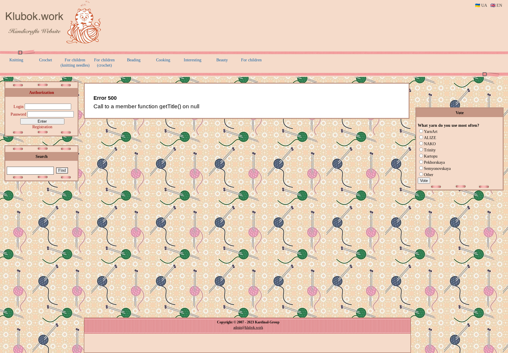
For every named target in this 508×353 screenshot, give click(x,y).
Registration (42, 127)
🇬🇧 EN (496, 5)
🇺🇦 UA (481, 5)
